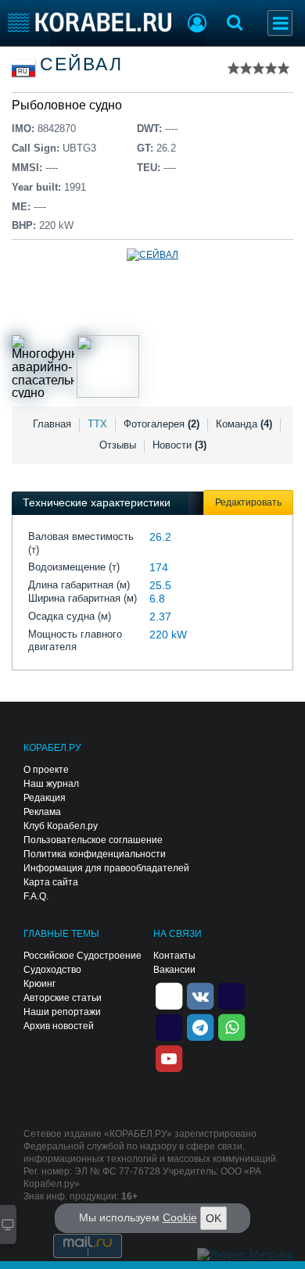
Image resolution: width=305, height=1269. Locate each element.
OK (213, 1218)
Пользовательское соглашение (93, 840)
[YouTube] (169, 1057)
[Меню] (279, 23)
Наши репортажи (62, 1011)
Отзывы (117, 445)
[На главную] (89, 22)
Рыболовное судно (67, 105)
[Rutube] (231, 994)
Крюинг (39, 983)
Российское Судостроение (82, 955)
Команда (244, 424)
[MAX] (169, 1026)
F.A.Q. (35, 896)
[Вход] (197, 25)
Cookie (180, 1217)
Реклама (42, 811)
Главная (52, 424)
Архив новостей (58, 1026)
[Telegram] (200, 1026)
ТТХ (97, 424)
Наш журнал (51, 783)
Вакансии (174, 969)
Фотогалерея (161, 424)
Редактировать (248, 502)
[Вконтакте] (200, 994)
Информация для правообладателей (106, 868)
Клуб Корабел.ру (60, 825)
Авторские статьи (62, 997)
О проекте (46, 769)
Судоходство (52, 969)
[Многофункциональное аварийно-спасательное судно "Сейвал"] (43, 366)
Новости (179, 445)
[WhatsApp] (231, 1026)
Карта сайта (50, 882)
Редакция (44, 797)
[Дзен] (169, 994)
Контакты (174, 955)
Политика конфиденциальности (94, 854)
